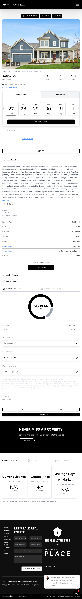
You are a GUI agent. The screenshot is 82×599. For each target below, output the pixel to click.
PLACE (35, 581)
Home (6, 528)
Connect (7, 553)
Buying (6, 534)
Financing (7, 540)
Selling (6, 537)
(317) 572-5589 (50, 566)
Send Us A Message (32, 569)
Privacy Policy (51, 596)
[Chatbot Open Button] (76, 593)
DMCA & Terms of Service (65, 596)
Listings (7, 531)
